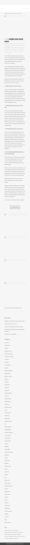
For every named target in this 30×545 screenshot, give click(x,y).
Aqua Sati (6, 348)
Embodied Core (7, 401)
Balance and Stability (8, 370)
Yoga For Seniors (8, 522)
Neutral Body (7, 460)
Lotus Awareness (8, 435)
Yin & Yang (7, 516)
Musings (6, 457)
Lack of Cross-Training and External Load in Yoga (14, 326)
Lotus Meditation (21, 47)
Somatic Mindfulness (8, 486)
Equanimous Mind (8, 407)
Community (7, 387)
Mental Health (7, 449)
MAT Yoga (6, 443)
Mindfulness (22, 49)
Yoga (5, 519)
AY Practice (7, 362)
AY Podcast (7, 359)
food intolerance (8, 532)
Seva (5, 477)
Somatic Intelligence (9, 536)
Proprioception (14, 534)
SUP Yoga (6, 497)
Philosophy (7, 463)
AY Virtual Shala (17, 45)
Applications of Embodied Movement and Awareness (15, 321)
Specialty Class (7, 491)
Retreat (6, 469)
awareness (7, 530)
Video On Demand (8, 511)
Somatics (6, 488)
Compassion (7, 390)
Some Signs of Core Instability (10, 334)
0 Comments (20, 51)
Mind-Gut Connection (15, 49)
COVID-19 (7, 396)
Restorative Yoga (8, 466)
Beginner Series (7, 373)
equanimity (15, 530)
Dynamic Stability (8, 398)
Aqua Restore (19, 43)
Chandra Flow (9, 47)
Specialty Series (7, 494)
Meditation (7, 446)
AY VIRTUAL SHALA (15, 207)
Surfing (6, 500)
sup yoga (7, 538)
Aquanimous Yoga (9, 45)
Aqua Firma (14, 43)
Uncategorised (7, 508)
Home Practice (7, 418)
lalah (16, 51)
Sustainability (7, 505)
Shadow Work (7, 480)
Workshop (6, 514)
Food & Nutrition (8, 412)
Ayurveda (6, 368)
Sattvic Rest (7, 51)
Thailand (11, 538)
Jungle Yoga (14, 532)
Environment (7, 404)
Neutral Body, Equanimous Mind (11, 324)
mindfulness (20, 532)
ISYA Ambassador (8, 427)
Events (6, 410)
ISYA (5, 424)
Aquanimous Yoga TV (9, 353)
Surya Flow (11, 51)
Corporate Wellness (8, 393)
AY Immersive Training (9, 356)
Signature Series (8, 483)
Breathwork (7, 382)
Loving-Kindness (8, 49)
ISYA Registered (8, 429)
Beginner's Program (8, 376)
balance (11, 530)
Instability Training (8, 421)
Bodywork (6, 379)
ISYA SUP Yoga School (9, 432)
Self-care (6, 474)
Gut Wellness (15, 47)
